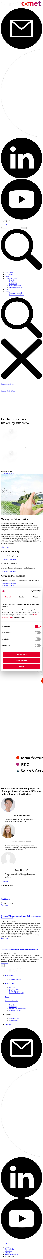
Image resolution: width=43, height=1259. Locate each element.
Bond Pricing (5, 899)
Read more (4, 905)
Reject (21, 666)
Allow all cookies (21, 654)
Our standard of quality (16, 993)
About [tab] (35, 597)
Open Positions (14, 1018)
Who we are (9, 273)
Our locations (13, 1020)
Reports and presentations (17, 1008)
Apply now (4, 881)
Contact (7, 291)
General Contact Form (16, 295)
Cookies (7, 1247)
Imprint (7, 1253)
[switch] (38, 632)
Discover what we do (8, 473)
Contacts (8, 1024)
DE (6, 224)
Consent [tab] (8, 597)
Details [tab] (21, 597)
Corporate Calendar (15, 287)
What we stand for (15, 979)
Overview (12, 280)
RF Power (12, 987)
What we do (9, 274)
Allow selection (21, 660)
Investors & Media (11, 278)
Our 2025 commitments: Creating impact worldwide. (19, 949)
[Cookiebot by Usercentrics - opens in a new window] (31, 591)
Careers (7, 289)
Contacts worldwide (15, 293)
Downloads (13, 284)
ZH (9, 224)
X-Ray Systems (14, 991)
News (7, 276)
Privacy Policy (10, 1249)
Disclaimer (8, 1251)
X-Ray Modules (14, 989)
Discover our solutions (8, 559)
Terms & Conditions (11, 1254)
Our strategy (13, 1007)
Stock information (15, 1010)
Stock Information (15, 285)
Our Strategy (13, 282)
